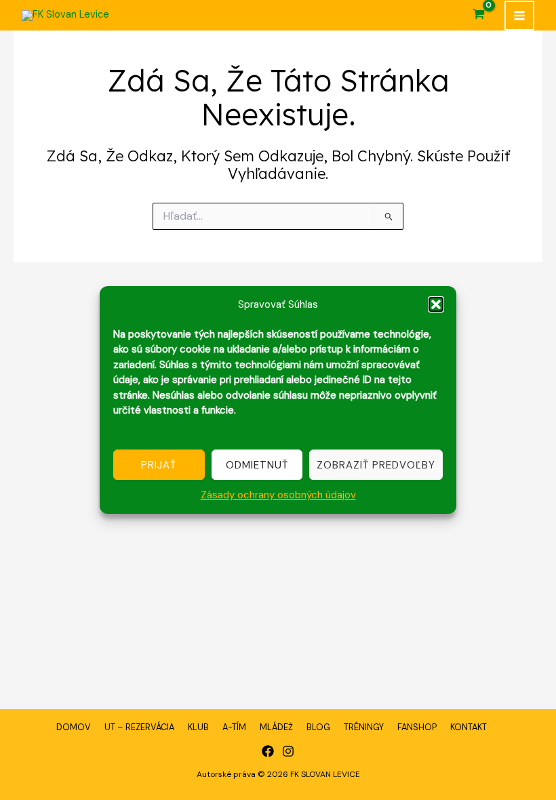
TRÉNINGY (364, 727)
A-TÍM (234, 727)
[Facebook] (268, 751)
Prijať (158, 465)
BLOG (318, 727)
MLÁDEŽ (276, 727)
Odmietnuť (257, 465)
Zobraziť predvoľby (376, 465)
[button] (436, 304)
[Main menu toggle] (519, 16)
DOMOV (73, 727)
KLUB (198, 727)
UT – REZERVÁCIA (139, 727)
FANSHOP (417, 727)
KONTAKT (468, 727)
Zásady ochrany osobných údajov (278, 495)
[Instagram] (288, 751)
